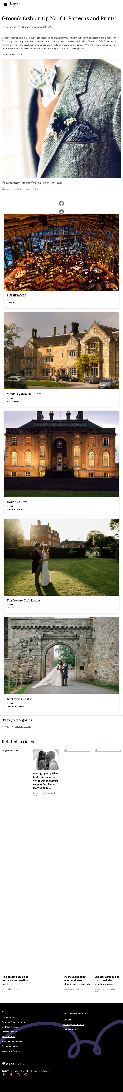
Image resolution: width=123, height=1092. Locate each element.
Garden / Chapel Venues (13, 1022)
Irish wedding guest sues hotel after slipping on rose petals (77, 980)
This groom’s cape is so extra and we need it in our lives (15, 980)
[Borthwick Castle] (61, 655)
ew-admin (11, 26)
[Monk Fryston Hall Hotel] (61, 350)
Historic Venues (9, 1031)
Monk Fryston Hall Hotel (24, 394)
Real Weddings (70, 1029)
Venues (5, 1011)
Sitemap (34, 1071)
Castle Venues (9, 1017)
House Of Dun (17, 502)
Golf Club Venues (10, 1027)
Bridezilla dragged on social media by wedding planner (107, 980)
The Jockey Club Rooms (24, 600)
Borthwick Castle (19, 699)
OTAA (102, 41)
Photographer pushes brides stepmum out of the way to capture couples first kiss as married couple (45, 780)
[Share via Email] (61, 212)
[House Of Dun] (61, 454)
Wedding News (23, 726)
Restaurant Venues (11, 1046)
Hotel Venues (8, 1036)
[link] (4, 1074)
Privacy (45, 1071)
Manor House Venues (12, 1041)
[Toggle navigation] (5, 4)
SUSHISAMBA (16, 295)
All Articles (68, 1019)
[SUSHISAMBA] (61, 252)
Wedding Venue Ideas (73, 1024)
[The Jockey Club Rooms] (61, 557)
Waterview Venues (11, 1051)
